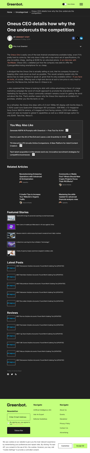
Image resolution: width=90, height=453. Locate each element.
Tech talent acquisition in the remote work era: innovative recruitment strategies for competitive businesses (45, 153)
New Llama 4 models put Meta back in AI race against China (35, 224)
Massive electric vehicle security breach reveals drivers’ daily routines (38, 233)
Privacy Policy (18, 424)
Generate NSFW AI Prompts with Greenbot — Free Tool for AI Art (37, 130)
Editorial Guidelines (40, 419)
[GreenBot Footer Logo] (17, 405)
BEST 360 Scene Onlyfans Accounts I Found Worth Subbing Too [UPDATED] (40, 342)
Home (9, 12)
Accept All (80, 446)
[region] (45, 445)
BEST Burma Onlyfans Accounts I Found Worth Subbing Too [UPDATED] (38, 316)
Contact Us (64, 428)
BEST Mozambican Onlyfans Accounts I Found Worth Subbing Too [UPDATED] (40, 283)
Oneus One (15, 55)
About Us (63, 410)
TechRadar (11, 63)
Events (62, 414)
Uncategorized (22, 12)
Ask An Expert (38, 414)
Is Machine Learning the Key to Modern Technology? (32, 242)
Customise (65, 446)
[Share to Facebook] (73, 38)
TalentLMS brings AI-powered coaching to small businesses (35, 216)
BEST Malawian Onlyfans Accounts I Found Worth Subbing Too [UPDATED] (39, 292)
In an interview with (68, 60)
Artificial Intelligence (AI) (42, 410)
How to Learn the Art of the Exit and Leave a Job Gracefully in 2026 (38, 137)
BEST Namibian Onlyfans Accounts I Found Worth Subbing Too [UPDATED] (39, 275)
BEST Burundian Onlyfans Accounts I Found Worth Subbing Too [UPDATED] (39, 301)
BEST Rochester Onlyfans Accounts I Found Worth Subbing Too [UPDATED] (39, 325)
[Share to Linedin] (81, 38)
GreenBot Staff (23, 37)
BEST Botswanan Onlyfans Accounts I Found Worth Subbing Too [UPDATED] (40, 266)
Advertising (64, 432)
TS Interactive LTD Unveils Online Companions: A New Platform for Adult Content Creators (44, 144)
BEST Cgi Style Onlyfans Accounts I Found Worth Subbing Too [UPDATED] (39, 334)
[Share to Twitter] (77, 38)
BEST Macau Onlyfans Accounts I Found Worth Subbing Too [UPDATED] (38, 351)
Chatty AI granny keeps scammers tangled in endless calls (34, 251)
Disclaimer (63, 419)
